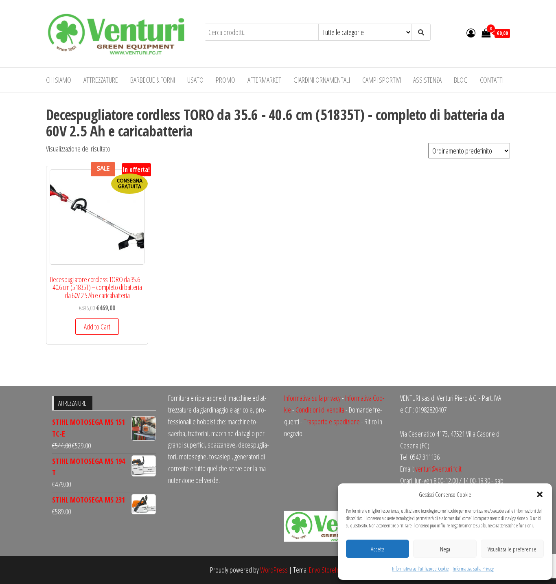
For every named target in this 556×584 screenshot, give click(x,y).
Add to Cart (97, 327)
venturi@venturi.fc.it (438, 469)
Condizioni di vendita (320, 410)
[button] (540, 494)
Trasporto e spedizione (332, 421)
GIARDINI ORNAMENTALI (321, 80)
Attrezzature (100, 80)
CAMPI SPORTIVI (381, 80)
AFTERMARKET (264, 80)
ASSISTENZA (427, 80)
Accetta (378, 549)
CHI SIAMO (58, 80)
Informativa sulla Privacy (473, 568)
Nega (445, 549)
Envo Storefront (327, 570)
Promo (225, 80)
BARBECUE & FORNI (152, 80)
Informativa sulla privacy (312, 398)
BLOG (461, 80)
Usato (195, 80)
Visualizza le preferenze (512, 549)
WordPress (274, 570)
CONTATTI (491, 80)
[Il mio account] (470, 32)
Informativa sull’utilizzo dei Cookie (420, 568)
